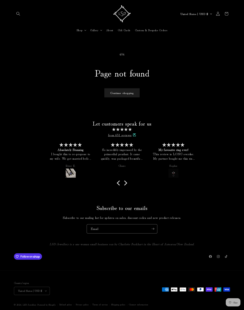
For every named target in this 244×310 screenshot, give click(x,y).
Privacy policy (82, 304)
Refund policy (65, 304)
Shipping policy (118, 304)
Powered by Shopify (46, 304)
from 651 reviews (120, 135)
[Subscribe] (153, 228)
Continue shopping (122, 93)
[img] (122, 129)
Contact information (138, 304)
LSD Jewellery (29, 304)
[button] (18, 13)
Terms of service (100, 304)
